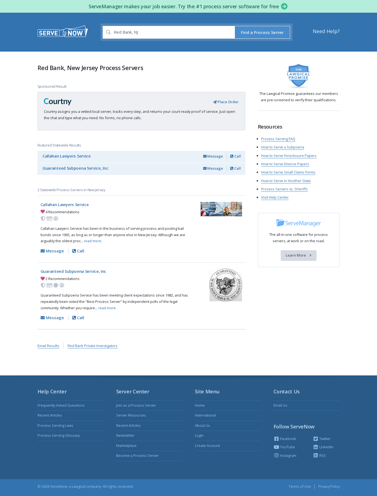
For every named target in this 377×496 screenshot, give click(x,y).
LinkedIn (325, 446)
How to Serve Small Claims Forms (288, 172)
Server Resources (131, 415)
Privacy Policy (329, 486)
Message (214, 156)
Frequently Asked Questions (61, 405)
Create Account (207, 445)
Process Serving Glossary (59, 435)
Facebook (287, 438)
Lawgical (78, 486)
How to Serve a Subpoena (282, 147)
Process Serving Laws (55, 425)
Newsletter (125, 435)
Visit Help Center (275, 197)
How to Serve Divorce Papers (285, 163)
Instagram (287, 455)
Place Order (228, 101)
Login (199, 435)
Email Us (280, 405)
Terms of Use (300, 486)
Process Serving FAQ (278, 138)
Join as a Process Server (136, 405)
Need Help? (326, 31)
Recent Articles (50, 415)
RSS (322, 455)
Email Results (48, 345)
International (205, 415)
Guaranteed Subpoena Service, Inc (75, 168)
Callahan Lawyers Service (67, 156)
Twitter (324, 438)
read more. (93, 240)
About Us (202, 425)
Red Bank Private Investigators (93, 345)
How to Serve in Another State (286, 180)
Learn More (296, 255)
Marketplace (126, 445)
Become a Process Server (137, 455)
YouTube (287, 446)
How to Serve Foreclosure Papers (289, 155)
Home (200, 405)
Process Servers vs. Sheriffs (284, 188)
